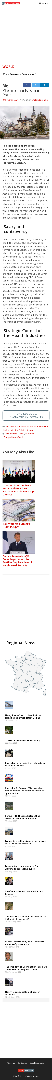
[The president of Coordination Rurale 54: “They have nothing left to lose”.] (9, 961)
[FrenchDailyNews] (11, 3)
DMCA (21, 1070)
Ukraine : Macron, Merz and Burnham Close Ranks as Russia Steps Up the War (18, 490)
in (45, 84)
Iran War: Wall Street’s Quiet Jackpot (16, 525)
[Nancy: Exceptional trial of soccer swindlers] (9, 986)
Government (42, 426)
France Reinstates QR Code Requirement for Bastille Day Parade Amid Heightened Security (18, 560)
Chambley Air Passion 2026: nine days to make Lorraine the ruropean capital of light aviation (25, 791)
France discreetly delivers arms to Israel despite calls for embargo (25, 842)
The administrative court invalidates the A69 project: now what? (25, 917)
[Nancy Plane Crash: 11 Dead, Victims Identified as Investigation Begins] (9, 710)
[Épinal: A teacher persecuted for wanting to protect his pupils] (9, 861)
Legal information (37, 1063)
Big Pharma (11, 433)
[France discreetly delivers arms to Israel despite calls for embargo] (9, 835)
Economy (31, 426)
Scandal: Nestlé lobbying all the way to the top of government (25, 943)
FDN (5, 74)
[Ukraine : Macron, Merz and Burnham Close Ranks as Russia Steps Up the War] (19, 482)
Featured (29, 433)
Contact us (22, 1063)
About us (11, 1063)
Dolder (21, 433)
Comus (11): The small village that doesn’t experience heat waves (22, 817)
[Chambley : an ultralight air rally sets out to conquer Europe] (9, 757)
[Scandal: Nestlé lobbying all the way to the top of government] (9, 936)
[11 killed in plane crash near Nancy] (9, 735)
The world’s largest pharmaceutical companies (26, 415)
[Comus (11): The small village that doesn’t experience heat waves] (9, 810)
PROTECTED (29, 1070)
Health (6, 430)
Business (14, 74)
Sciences (30, 430)
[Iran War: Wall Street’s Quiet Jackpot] (19, 520)
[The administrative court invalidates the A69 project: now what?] (9, 911)
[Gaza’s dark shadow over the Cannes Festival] (9, 886)
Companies (28, 74)
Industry (14, 430)
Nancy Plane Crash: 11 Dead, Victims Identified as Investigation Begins (24, 716)
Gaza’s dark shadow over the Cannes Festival (24, 892)
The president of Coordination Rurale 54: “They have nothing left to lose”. (26, 968)
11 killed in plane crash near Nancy (22, 740)
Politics (22, 430)
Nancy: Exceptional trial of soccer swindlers (22, 993)
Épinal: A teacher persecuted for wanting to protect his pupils (21, 867)
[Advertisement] (26, 34)
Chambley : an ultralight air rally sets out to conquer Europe (25, 764)
